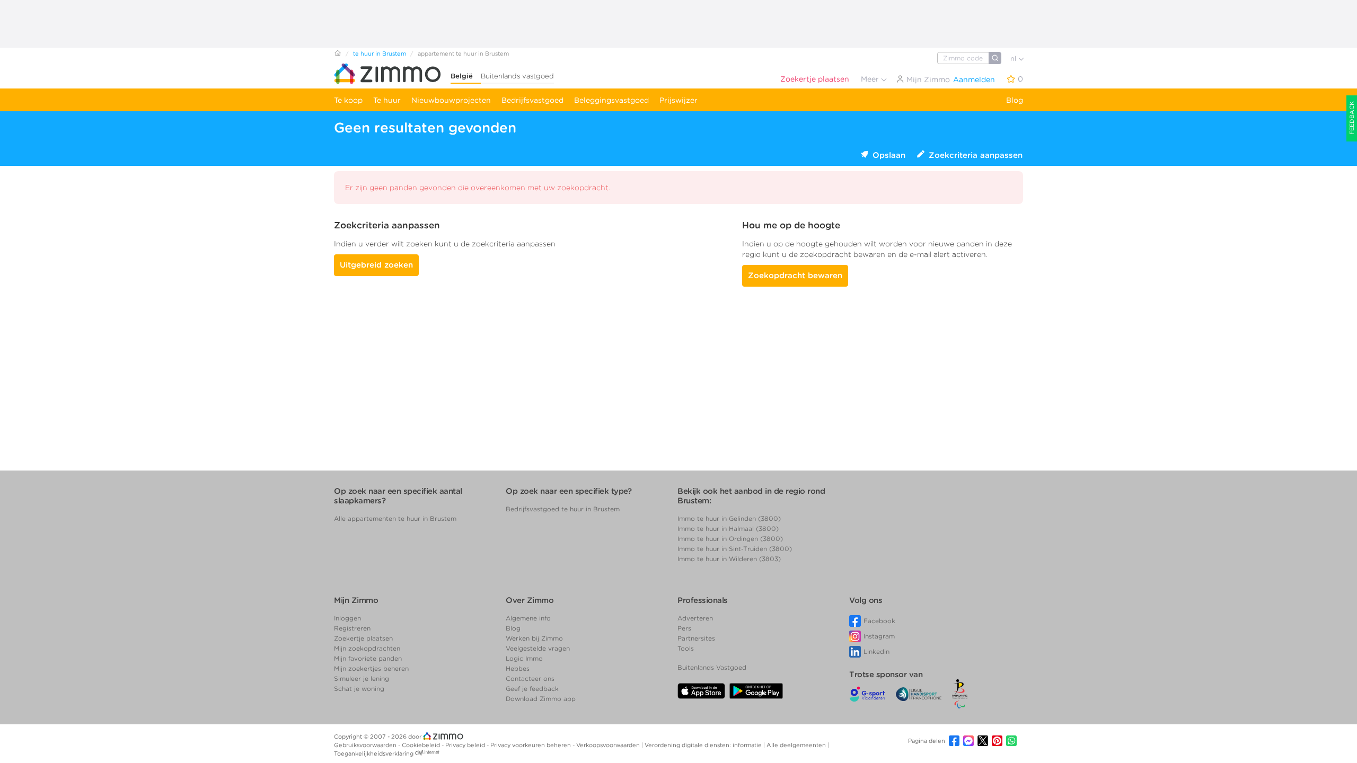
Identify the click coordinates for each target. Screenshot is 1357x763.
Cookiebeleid (422, 745)
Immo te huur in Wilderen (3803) (729, 559)
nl (1014, 59)
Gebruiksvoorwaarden (366, 745)
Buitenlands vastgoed (517, 76)
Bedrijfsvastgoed (532, 100)
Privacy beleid (466, 745)
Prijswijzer (678, 100)
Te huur (387, 100)
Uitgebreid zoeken (376, 265)
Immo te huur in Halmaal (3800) (728, 529)
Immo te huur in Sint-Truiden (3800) (734, 549)
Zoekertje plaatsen (814, 79)
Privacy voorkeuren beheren (531, 745)
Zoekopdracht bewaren (795, 275)
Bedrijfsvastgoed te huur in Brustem (563, 509)
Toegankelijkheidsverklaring (373, 753)
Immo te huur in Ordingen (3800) (730, 539)
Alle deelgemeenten (796, 745)
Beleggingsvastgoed (611, 100)
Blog (1014, 100)
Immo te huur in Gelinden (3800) (729, 518)
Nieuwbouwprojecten (451, 100)
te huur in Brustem (379, 53)
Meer (871, 79)
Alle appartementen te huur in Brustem (395, 518)
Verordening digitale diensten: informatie (704, 745)
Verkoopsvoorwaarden (608, 745)
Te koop (348, 100)
